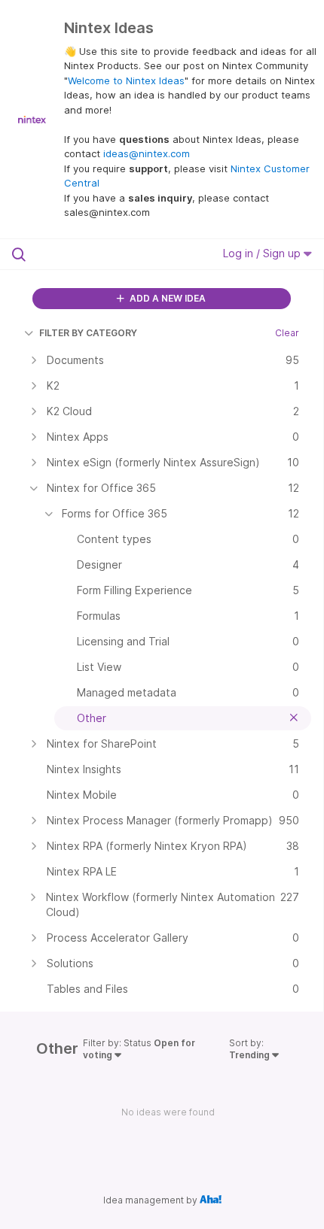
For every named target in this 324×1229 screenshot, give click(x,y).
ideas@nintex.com (146, 153)
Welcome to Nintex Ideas (126, 80)
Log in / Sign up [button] (263, 253)
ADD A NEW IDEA (166, 298)
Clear (287, 332)
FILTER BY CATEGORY (88, 332)
